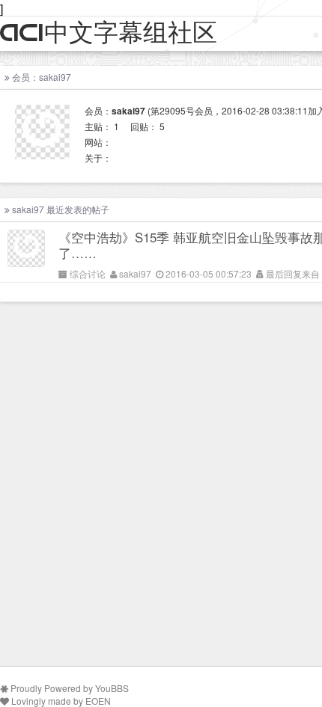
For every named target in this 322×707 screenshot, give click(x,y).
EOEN (98, 700)
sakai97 (135, 273)
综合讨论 (88, 273)
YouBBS (112, 688)
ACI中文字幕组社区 (108, 33)
